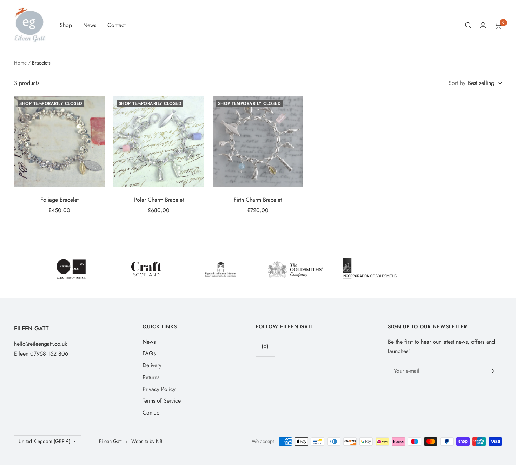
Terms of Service (162, 401)
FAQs (149, 353)
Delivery (152, 365)
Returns (151, 377)
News (89, 25)
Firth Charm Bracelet (258, 200)
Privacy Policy (159, 389)
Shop (66, 25)
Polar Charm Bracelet (159, 200)
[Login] (483, 25)
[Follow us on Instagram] (265, 346)
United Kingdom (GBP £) (44, 441)
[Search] (468, 25)
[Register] (492, 371)
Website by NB (147, 441)
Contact (116, 25)
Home (20, 62)
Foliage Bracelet (59, 200)
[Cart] (498, 25)
